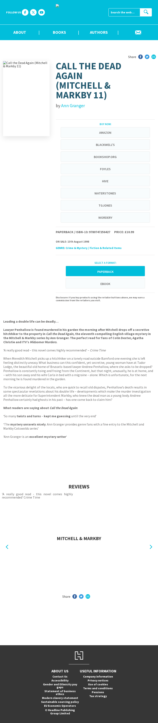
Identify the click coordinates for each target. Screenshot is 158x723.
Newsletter (138, 32)
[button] (7, 547)
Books (59, 32)
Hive (105, 181)
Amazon (105, 132)
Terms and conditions (98, 688)
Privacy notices (98, 680)
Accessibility (60, 680)
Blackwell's (105, 145)
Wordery (105, 217)
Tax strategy (98, 696)
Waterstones (105, 193)
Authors (99, 32)
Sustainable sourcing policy (60, 702)
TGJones (105, 205)
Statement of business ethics (60, 692)
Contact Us (59, 676)
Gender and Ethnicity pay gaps (60, 685)
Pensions (98, 692)
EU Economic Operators (60, 706)
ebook (105, 284)
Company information (98, 676)
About (19, 32)
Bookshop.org (105, 157)
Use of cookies (98, 684)
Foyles (105, 169)
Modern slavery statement (60, 698)
